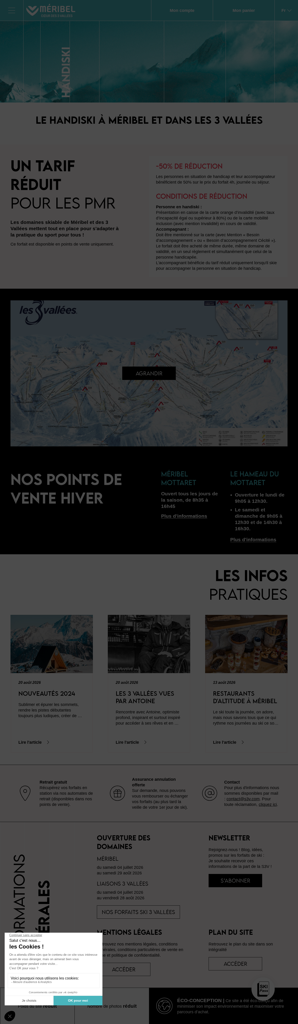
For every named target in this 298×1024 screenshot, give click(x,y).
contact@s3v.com (243, 799)
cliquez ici (268, 804)
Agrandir (149, 373)
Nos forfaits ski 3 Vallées (138, 912)
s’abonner (235, 880)
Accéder (235, 963)
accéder (123, 969)
